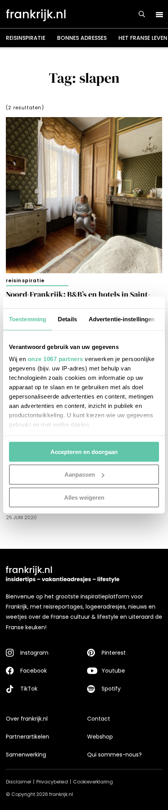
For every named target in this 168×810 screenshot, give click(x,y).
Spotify (111, 689)
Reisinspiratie (25, 38)
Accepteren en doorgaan (84, 451)
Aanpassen (79, 474)
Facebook (33, 671)
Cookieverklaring (93, 781)
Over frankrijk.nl (27, 719)
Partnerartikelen (27, 737)
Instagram (34, 653)
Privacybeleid (52, 781)
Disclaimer (18, 781)
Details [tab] (67, 318)
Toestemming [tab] (27, 318)
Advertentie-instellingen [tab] (122, 318)
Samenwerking (26, 754)
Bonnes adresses (82, 38)
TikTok (29, 689)
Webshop (100, 737)
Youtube (113, 671)
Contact (98, 719)
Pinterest (114, 653)
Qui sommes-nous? (114, 754)
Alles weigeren (84, 497)
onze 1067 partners (55, 359)
